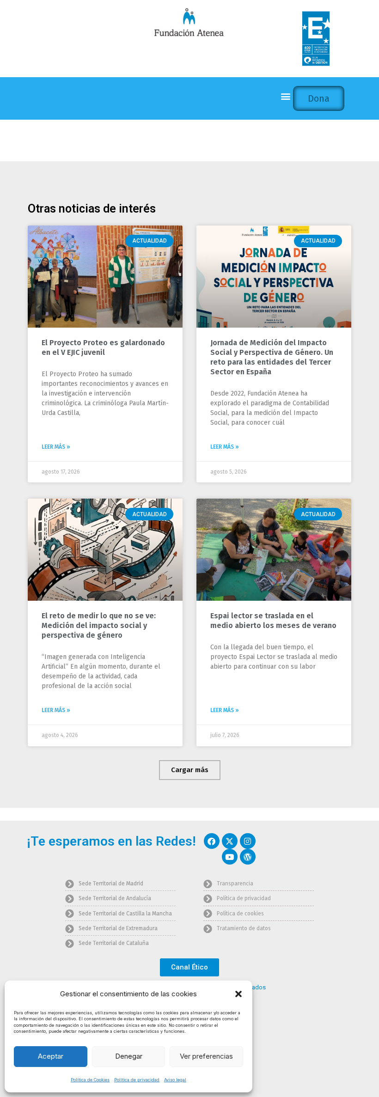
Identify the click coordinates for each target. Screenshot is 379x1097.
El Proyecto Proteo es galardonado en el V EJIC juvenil (103, 347)
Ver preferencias (206, 1056)
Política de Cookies (90, 1079)
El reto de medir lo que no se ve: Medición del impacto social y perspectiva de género (99, 625)
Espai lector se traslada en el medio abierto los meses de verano (273, 620)
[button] (238, 994)
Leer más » (56, 447)
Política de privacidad (136, 1079)
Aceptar (50, 1056)
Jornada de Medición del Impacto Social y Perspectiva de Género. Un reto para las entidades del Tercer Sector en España (271, 357)
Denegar (128, 1056)
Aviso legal (175, 1079)
